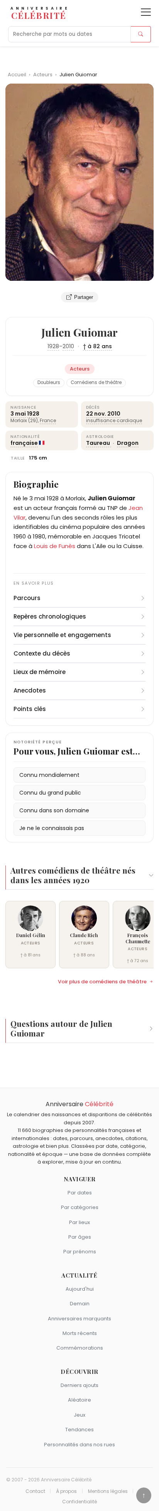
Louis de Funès (54, 546)
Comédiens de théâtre (96, 382)
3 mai (18, 414)
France (48, 420)
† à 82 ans (97, 346)
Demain (80, 1303)
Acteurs (43, 74)
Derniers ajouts (79, 1385)
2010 (68, 346)
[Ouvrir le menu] (146, 12)
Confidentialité (79, 1501)
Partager (83, 297)
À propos (66, 1491)
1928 (53, 346)
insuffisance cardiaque (114, 420)
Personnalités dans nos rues (79, 1444)
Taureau (98, 443)
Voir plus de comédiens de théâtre (102, 982)
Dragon (128, 443)
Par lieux (79, 1222)
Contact (35, 1491)
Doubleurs (48, 382)
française (24, 443)
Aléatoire (79, 1400)
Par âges (79, 1237)
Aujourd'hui (80, 1289)
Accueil (17, 74)
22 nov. (96, 414)
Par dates (80, 1192)
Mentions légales (108, 1491)
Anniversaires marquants (79, 1318)
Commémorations (79, 1348)
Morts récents (80, 1333)
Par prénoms (79, 1251)
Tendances (79, 1429)
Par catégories (79, 1207)
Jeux (79, 1415)
